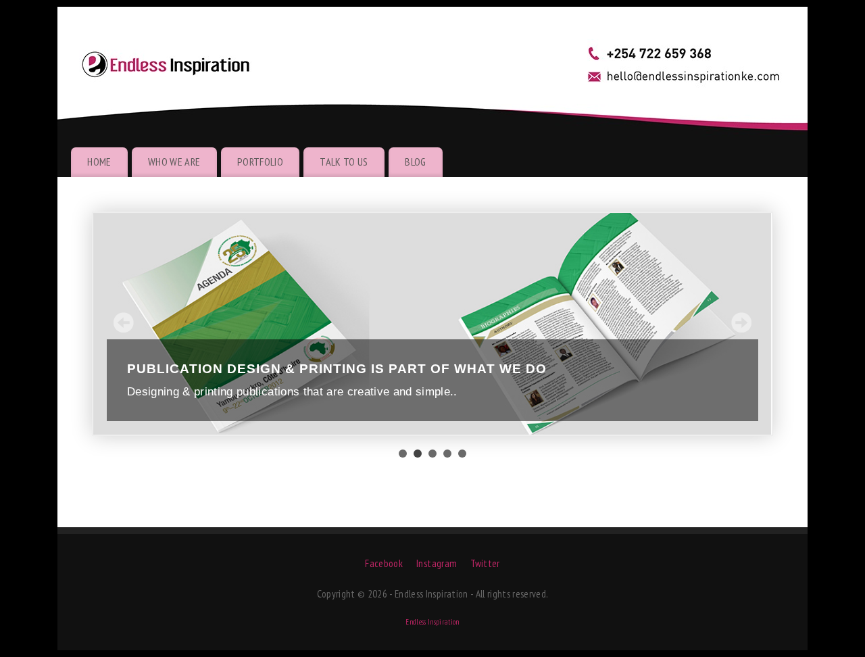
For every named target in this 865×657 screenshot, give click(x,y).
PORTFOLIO (260, 161)
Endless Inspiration (432, 622)
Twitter (484, 563)
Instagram (436, 563)
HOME (99, 161)
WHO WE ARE (174, 161)
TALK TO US (344, 161)
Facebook (384, 563)
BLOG (415, 161)
